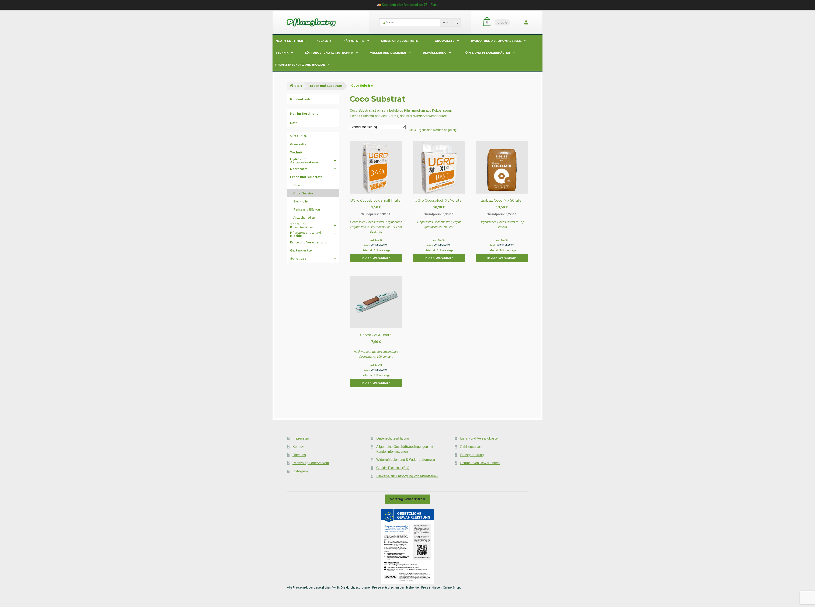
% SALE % (324, 40)
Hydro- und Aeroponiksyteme (496, 40)
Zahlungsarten (471, 446)
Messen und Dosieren (388, 52)
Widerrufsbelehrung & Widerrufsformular (405, 459)
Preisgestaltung (472, 455)
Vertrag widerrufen (407, 499)
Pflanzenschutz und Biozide (300, 64)
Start (298, 85)
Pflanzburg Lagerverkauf (310, 463)
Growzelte (444, 40)
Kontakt (298, 446)
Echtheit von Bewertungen (480, 463)
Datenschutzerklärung (392, 438)
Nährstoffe (353, 40)
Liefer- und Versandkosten (479, 438)
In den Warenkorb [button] (376, 258)
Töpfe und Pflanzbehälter (486, 52)
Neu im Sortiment (290, 40)
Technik (281, 52)
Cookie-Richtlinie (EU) (392, 468)
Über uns (299, 455)
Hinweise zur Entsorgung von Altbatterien (407, 476)
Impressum (300, 438)
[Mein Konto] (526, 22)
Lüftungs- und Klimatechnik (329, 52)
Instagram (300, 471)
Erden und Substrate (399, 40)
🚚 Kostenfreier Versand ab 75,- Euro (407, 5)
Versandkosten (379, 244)
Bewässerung (435, 52)
